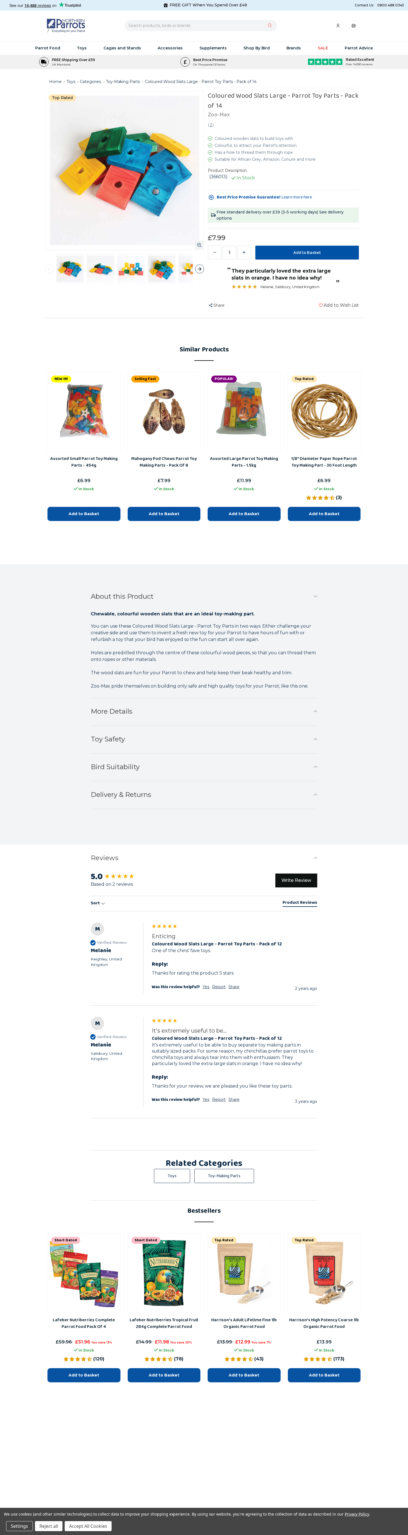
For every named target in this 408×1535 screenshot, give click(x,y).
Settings (19, 1526)
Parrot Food (47, 48)
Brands (293, 48)
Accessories (170, 48)
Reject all (48, 1526)
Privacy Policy (357, 1514)
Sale (323, 48)
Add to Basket (84, 1375)
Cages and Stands (122, 48)
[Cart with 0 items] (353, 27)
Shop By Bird (256, 48)
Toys (82, 48)
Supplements (213, 48)
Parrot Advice (359, 48)
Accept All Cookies (88, 1526)
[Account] (338, 27)
